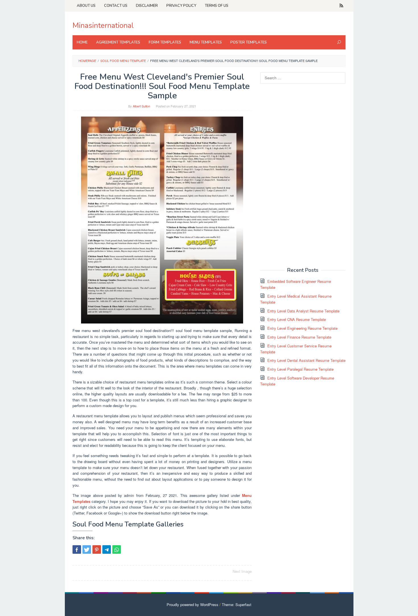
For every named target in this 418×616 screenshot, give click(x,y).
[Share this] (77, 549)
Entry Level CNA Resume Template (296, 319)
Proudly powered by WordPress (192, 604)
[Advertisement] (302, 175)
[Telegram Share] (106, 549)
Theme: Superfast (236, 604)
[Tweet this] (86, 549)
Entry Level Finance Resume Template (299, 337)
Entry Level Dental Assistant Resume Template (306, 360)
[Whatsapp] (116, 549)
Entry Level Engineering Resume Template (302, 328)
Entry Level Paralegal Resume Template (300, 369)
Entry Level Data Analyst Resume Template (303, 311)
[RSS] (341, 5)
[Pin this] (96, 549)
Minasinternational (103, 25)
